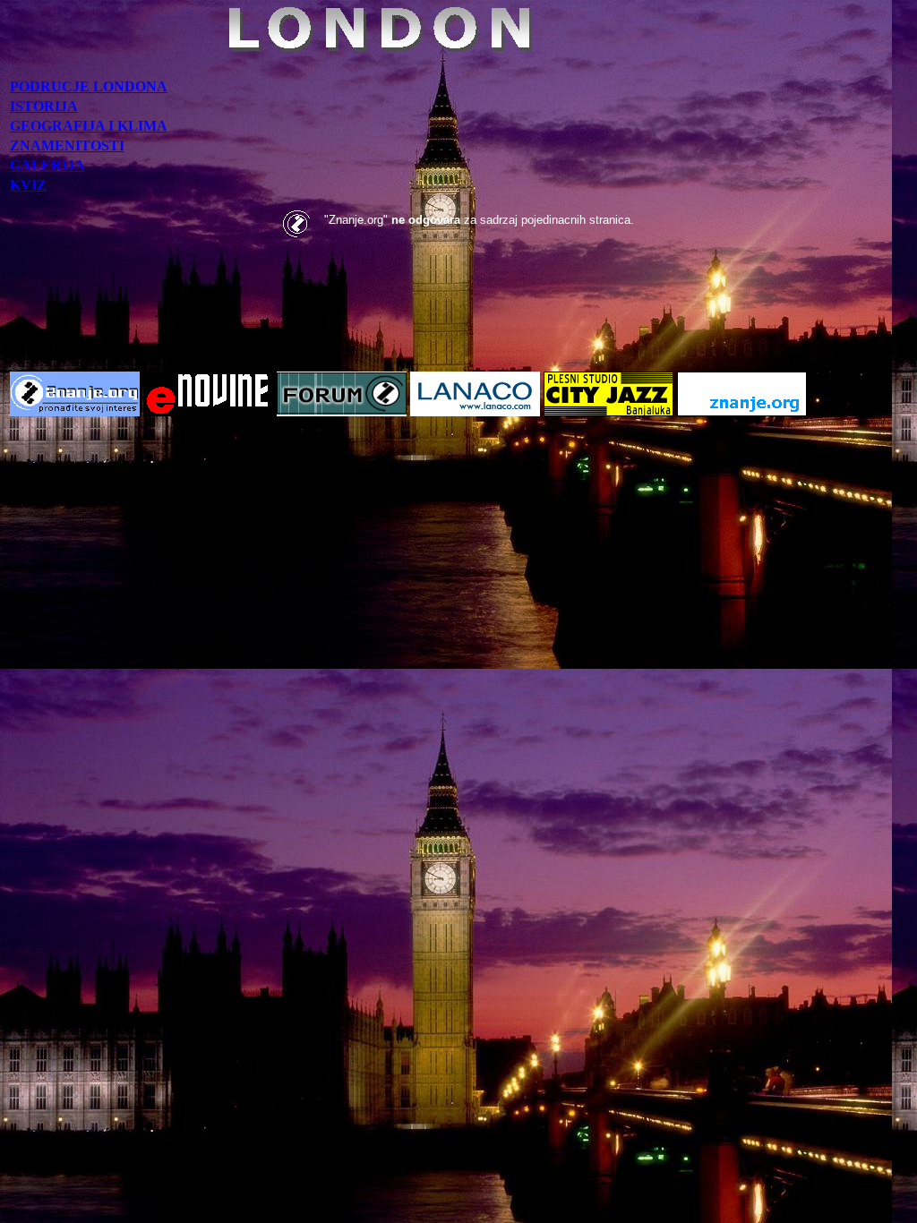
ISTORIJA (44, 106)
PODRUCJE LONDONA (88, 86)
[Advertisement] (458, 317)
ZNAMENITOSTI (67, 145)
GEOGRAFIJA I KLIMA (88, 125)
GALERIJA (47, 165)
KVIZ (28, 184)
